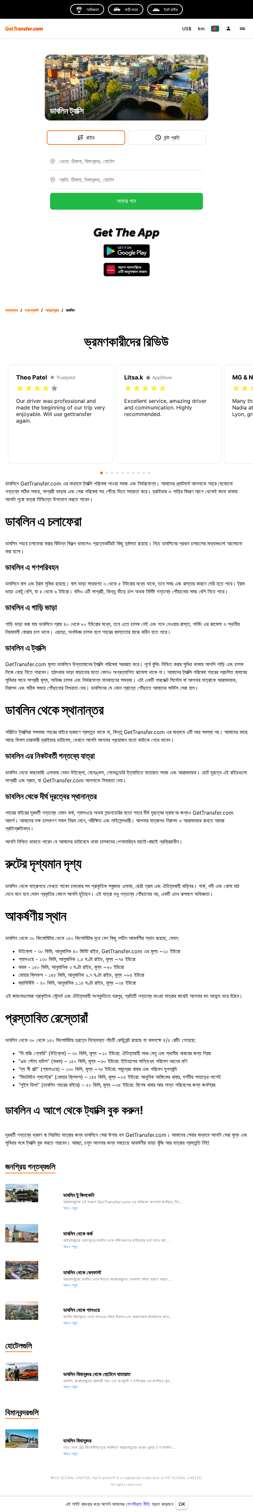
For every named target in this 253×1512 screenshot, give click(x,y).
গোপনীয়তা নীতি (138, 1504)
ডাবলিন (70, 310)
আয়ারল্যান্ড (52, 310)
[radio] (20, 388)
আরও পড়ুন (70, 1208)
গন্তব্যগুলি (32, 310)
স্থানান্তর (11, 310)
